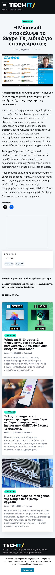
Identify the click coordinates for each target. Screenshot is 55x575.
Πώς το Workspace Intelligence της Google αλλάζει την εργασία (27, 499)
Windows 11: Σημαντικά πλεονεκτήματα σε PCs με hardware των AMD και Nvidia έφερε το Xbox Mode (25, 344)
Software (27, 21)
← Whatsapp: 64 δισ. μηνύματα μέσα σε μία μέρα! (26, 278)
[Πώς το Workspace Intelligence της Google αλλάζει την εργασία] (27, 473)
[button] (27, 570)
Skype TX (19, 264)
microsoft (9, 264)
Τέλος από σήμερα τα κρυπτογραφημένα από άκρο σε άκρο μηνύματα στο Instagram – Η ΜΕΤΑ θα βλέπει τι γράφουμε (26, 422)
